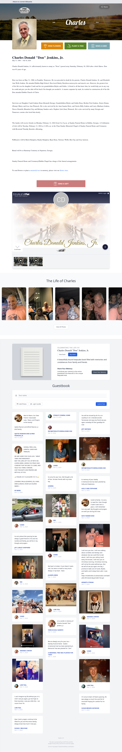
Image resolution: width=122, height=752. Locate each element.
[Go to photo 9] (30, 645)
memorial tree (35, 170)
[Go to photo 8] (29, 645)
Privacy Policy (55, 743)
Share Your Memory (99, 372)
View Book (62, 354)
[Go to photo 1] (24, 520)
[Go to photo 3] (26, 520)
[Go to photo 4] (27, 520)
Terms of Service (66, 743)
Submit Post (101, 404)
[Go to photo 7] (28, 645)
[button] (27, 510)
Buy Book (73, 354)
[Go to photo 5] (28, 520)
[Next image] (41, 510)
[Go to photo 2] (25, 520)
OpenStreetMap (63, 746)
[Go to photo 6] (29, 520)
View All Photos (61, 327)
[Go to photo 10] (31, 645)
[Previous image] (14, 510)
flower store (64, 170)
